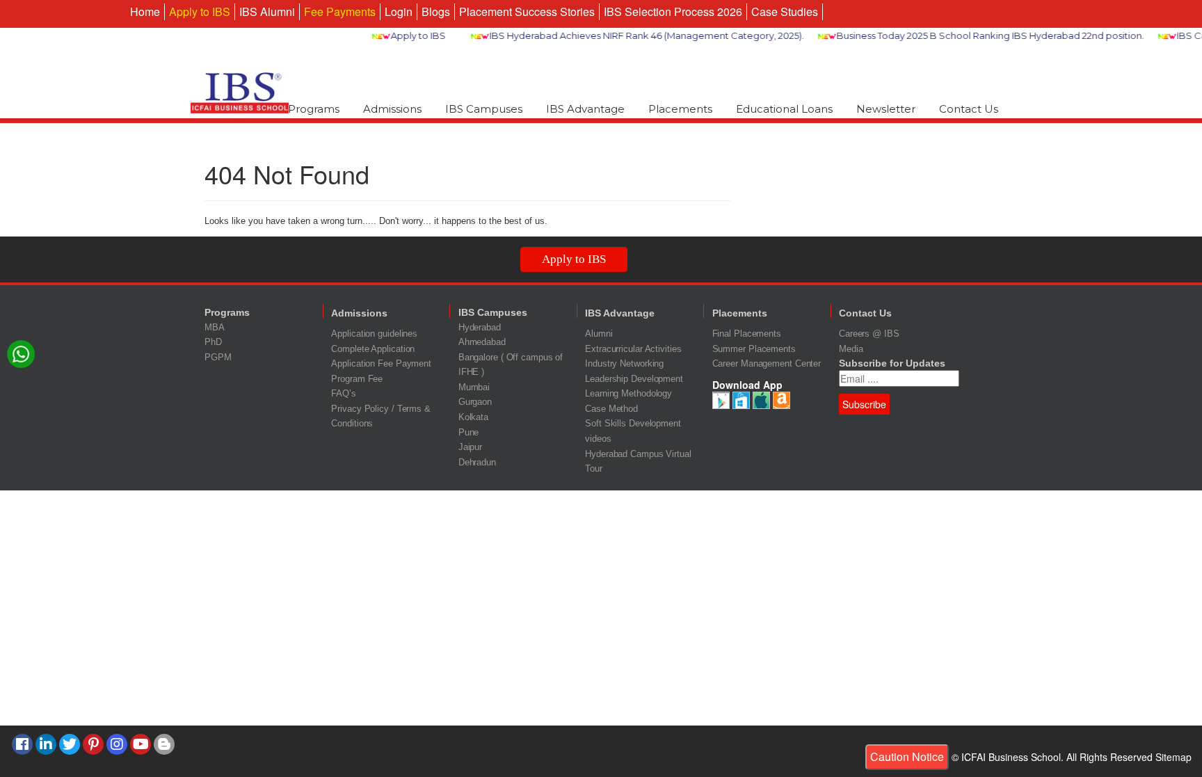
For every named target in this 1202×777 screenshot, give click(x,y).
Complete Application (373, 349)
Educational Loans (784, 108)
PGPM (218, 357)
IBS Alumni (267, 11)
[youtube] (140, 744)
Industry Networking (624, 363)
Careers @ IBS (869, 333)
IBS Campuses (483, 108)
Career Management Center (767, 363)
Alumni (598, 333)
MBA (215, 327)
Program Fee (357, 379)
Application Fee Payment (381, 363)
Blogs (436, 11)
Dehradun (477, 462)
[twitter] (69, 744)
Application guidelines (374, 333)
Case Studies (784, 11)
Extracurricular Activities (633, 349)
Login (398, 11)
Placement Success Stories (527, 11)
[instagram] (116, 744)
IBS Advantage (585, 108)
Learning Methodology (628, 393)
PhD (213, 342)
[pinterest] (93, 744)
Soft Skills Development (633, 423)
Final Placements (746, 333)
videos (598, 438)
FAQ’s (343, 393)
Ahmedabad (482, 342)
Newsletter (885, 108)
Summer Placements (754, 349)
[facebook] (22, 744)
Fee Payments (340, 11)
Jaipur (470, 447)
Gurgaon (475, 401)
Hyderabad (479, 327)
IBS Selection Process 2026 (673, 11)
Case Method (611, 408)
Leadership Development (634, 379)
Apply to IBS (199, 11)
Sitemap (1173, 757)
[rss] (164, 744)
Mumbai (474, 387)
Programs (313, 108)
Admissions (392, 108)
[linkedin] (45, 744)
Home (145, 11)
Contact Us (968, 108)
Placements (680, 108)
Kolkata (473, 417)
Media (851, 349)
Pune (468, 432)
